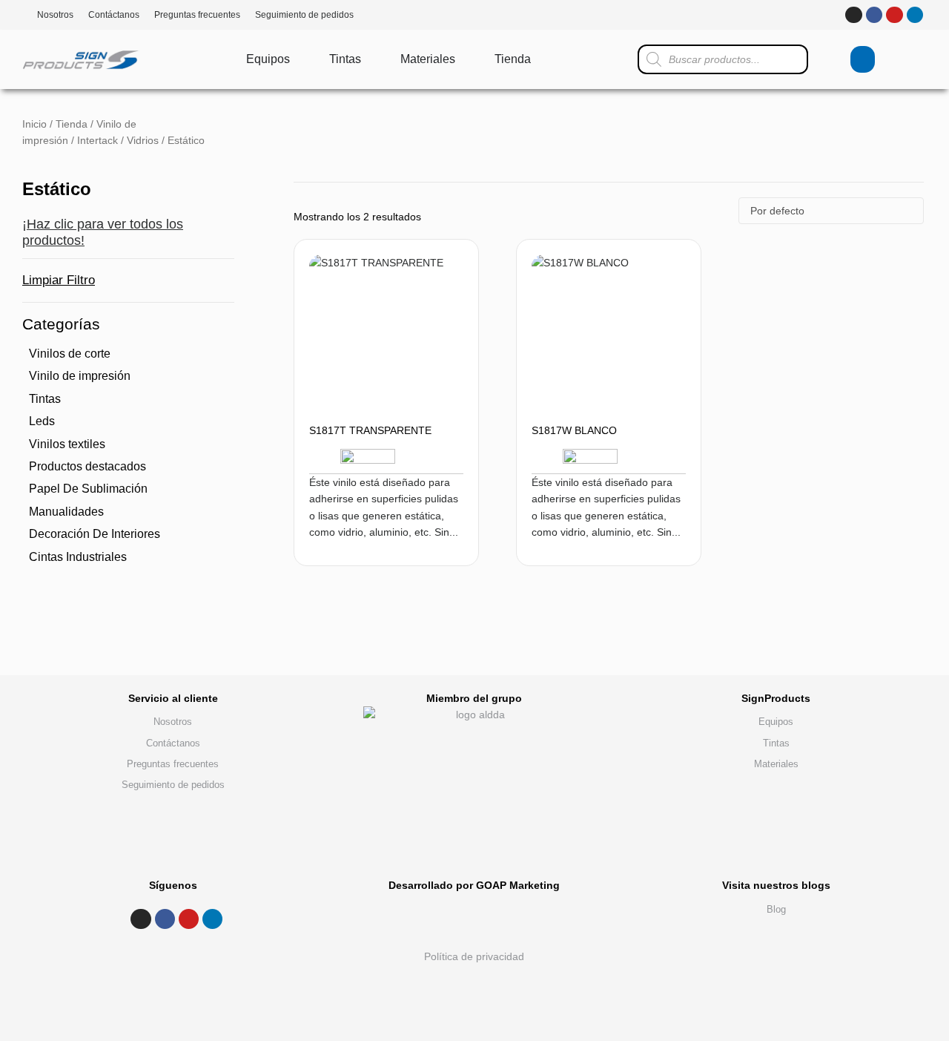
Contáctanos (113, 15)
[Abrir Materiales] (465, 59)
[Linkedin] (915, 15)
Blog (776, 909)
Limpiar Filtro (58, 280)
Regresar (868, 671)
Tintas (776, 743)
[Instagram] (853, 15)
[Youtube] (894, 15)
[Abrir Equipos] (299, 59)
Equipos (775, 721)
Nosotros (55, 15)
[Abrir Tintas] (371, 59)
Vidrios (143, 140)
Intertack (97, 140)
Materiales (776, 763)
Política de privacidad (474, 956)
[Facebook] (874, 15)
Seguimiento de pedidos (304, 15)
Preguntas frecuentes (197, 15)
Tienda (71, 124)
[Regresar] (869, 660)
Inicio (34, 124)
